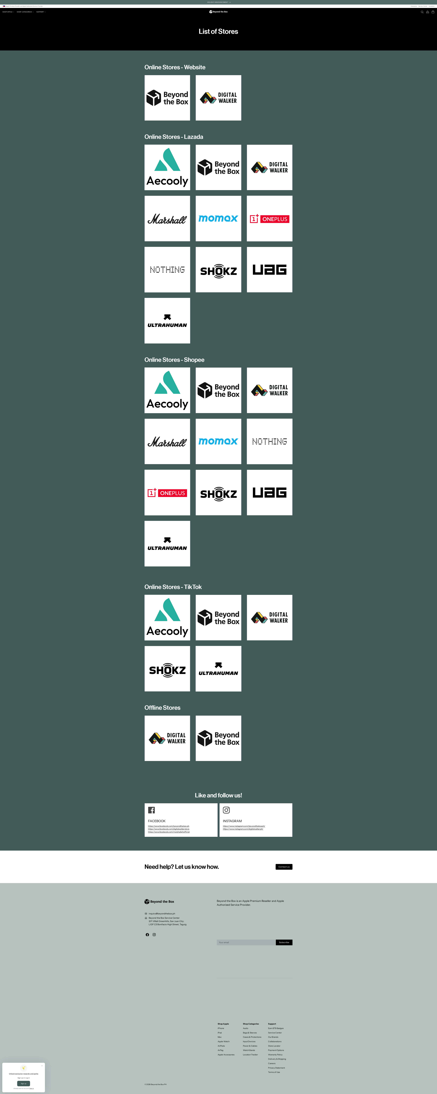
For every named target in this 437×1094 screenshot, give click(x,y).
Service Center (422, 6)
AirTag (220, 1050)
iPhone (221, 1028)
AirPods (221, 1046)
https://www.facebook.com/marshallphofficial (169, 832)
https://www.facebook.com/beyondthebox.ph (168, 826)
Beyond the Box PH (159, 1084)
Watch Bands (249, 1050)
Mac (220, 1037)
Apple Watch (224, 1041)
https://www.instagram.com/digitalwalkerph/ (243, 829)
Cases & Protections (252, 1037)
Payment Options (276, 1050)
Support (40, 12)
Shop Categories (24, 12)
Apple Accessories (226, 1054)
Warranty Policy (275, 1054)
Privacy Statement (276, 1068)
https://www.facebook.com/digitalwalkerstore (168, 829)
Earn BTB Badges (276, 1028)
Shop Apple (7, 12)
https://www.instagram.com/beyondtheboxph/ (244, 826)
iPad (220, 1032)
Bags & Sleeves (250, 1032)
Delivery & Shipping (277, 1059)
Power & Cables (250, 1046)
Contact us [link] (284, 867)
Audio (245, 1028)
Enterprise (414, 6)
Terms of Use (274, 1072)
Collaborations (274, 1041)
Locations (431, 6)
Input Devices (249, 1041)
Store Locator (274, 1046)
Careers (271, 1063)
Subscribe (284, 942)
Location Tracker (250, 1054)
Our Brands (273, 1037)
